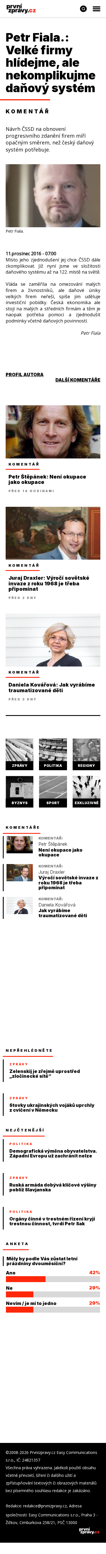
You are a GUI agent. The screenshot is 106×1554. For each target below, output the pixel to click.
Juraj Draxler (51, 872)
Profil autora (25, 374)
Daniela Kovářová (56, 904)
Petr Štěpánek (52, 844)
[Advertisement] (53, 983)
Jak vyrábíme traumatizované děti (62, 913)
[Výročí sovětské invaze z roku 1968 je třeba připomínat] (20, 879)
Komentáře (23, 827)
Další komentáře (77, 380)
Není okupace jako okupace (60, 853)
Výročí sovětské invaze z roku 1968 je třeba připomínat (68, 882)
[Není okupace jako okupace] (20, 851)
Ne (9, 1288)
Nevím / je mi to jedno (31, 1303)
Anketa (17, 1243)
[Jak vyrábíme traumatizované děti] (20, 912)
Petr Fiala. (35, 37)
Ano (11, 1273)
